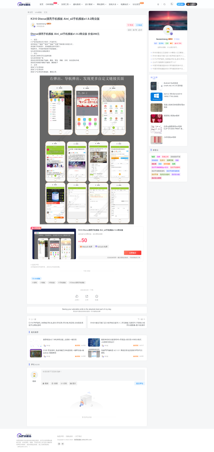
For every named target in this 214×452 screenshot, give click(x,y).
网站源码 (100, 4)
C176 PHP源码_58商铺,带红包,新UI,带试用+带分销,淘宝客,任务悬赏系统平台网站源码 (169, 59)
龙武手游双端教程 (172, 171)
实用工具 (65, 4)
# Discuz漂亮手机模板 (77, 282)
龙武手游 (155, 174)
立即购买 (132, 252)
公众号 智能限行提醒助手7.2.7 (164, 62)
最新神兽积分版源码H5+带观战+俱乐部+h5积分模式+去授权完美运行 (121, 340)
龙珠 (173, 164)
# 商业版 (52, 282)
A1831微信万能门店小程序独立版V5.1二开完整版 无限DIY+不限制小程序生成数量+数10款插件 (169, 55)
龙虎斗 (162, 160)
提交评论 (139, 383)
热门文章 (154, 77)
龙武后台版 (176, 174)
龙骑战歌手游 (175, 156)
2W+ (162, 43)
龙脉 (177, 160)
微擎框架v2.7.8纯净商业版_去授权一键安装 (60, 339)
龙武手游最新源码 (158, 171)
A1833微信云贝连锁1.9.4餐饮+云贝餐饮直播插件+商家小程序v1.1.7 (169, 52)
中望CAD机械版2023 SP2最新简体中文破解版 (169, 68)
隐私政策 (69, 436)
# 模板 (43, 282)
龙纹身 (154, 164)
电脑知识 (124, 4)
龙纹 (160, 164)
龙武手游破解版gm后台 (160, 167)
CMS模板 (51, 3)
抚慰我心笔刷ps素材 (171, 115)
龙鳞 (158, 156)
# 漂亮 (35, 282)
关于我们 (78, 436)
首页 (41, 4)
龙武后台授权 (156, 178)
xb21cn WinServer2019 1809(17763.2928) (173, 95)
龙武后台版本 (165, 174)
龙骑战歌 (155, 160)
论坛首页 (138, 3)
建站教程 (77, 4)
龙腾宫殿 (170, 160)
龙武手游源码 (175, 167)
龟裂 (153, 156)
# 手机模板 (62, 282)
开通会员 (193, 4)
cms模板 (38, 12)
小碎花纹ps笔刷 (170, 137)
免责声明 (60, 436)
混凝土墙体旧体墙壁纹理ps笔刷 (174, 105)
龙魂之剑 (165, 156)
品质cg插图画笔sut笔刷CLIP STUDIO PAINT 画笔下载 (174, 128)
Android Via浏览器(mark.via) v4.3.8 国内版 (173, 84)
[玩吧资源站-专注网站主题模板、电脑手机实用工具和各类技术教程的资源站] (24, 435)
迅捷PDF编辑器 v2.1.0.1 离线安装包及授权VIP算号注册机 (121, 351)
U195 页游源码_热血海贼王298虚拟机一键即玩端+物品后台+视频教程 (63, 351)
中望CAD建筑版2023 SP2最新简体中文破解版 (169, 65)
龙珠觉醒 (167, 164)
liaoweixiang (41, 23)
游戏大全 (112, 4)
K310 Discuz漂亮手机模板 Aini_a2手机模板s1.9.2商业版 (65, 19)
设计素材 (89, 4)
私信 (140, 25)
